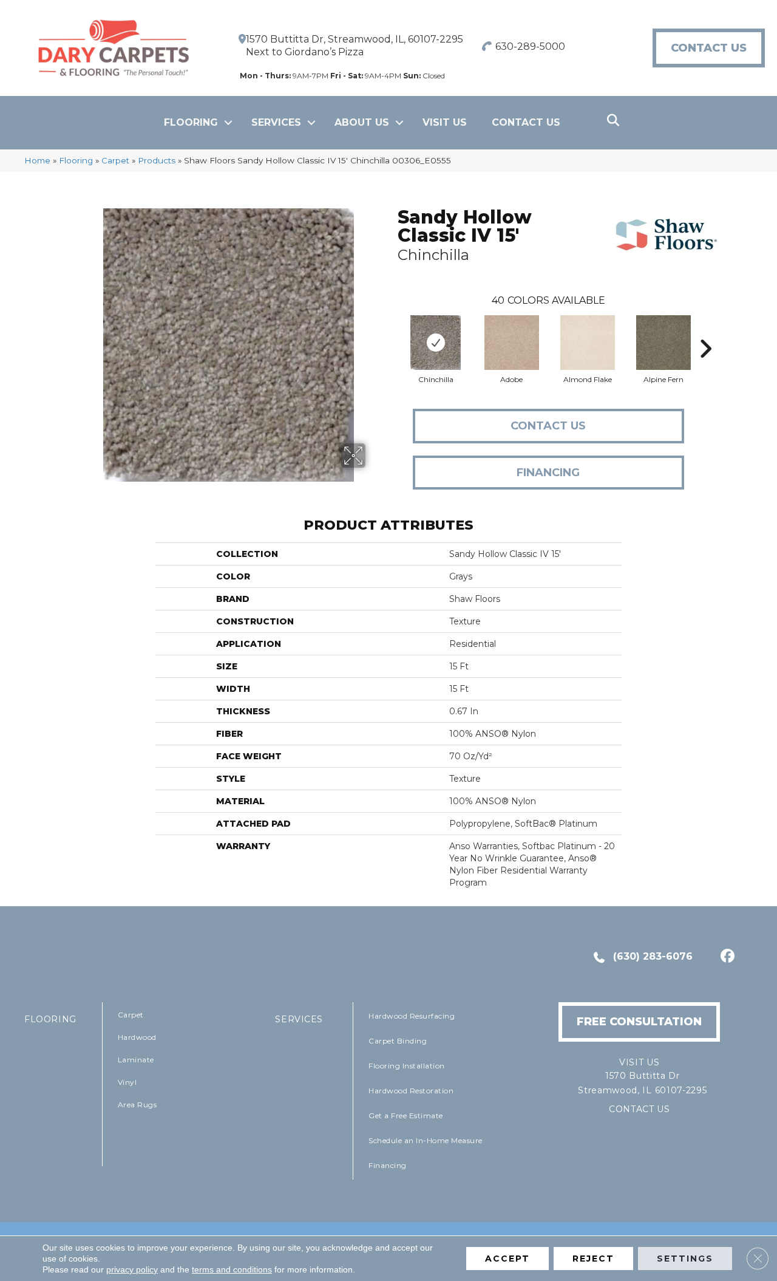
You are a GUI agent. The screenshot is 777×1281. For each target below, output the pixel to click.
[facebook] (726, 957)
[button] (228, 122)
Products (156, 160)
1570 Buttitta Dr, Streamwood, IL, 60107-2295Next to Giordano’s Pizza (354, 45)
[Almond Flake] (587, 342)
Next (705, 330)
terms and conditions (232, 1269)
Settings (685, 1258)
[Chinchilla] (435, 342)
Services (276, 122)
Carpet (115, 160)
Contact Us (526, 122)
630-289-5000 (530, 46)
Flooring (191, 122)
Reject (593, 1258)
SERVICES (299, 1019)
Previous (391, 330)
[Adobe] (511, 342)
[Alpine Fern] (663, 342)
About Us (361, 122)
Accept (507, 1258)
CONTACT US (639, 1109)
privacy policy (132, 1269)
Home (37, 160)
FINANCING (548, 472)
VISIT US (444, 122)
